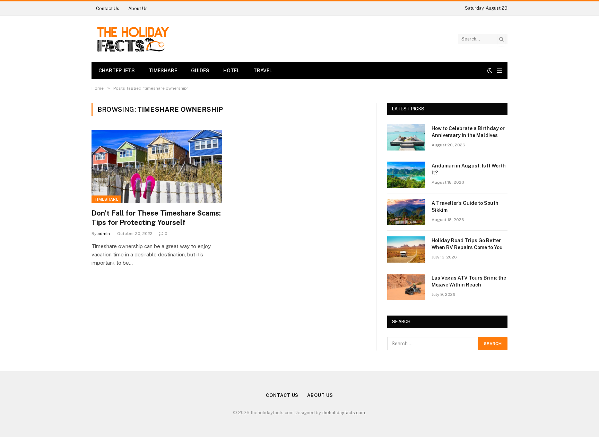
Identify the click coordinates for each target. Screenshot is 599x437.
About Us (138, 8)
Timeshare (163, 70)
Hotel (231, 70)
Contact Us (107, 8)
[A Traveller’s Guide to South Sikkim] (406, 212)
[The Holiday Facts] (132, 39)
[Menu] (499, 71)
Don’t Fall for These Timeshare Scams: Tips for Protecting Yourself (156, 218)
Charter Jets (116, 70)
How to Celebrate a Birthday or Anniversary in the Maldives (468, 132)
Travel (262, 70)
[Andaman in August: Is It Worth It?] (406, 175)
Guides (200, 70)
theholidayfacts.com (343, 412)
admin (103, 233)
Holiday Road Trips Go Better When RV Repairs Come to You (467, 244)
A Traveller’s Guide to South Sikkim (465, 206)
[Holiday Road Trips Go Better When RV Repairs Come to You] (406, 249)
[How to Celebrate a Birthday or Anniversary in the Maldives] (406, 137)
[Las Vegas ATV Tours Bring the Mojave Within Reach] (406, 287)
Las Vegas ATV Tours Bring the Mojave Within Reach (469, 281)
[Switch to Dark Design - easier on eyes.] (490, 70)
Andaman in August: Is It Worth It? (469, 169)
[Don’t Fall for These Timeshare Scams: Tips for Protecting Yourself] (157, 166)
